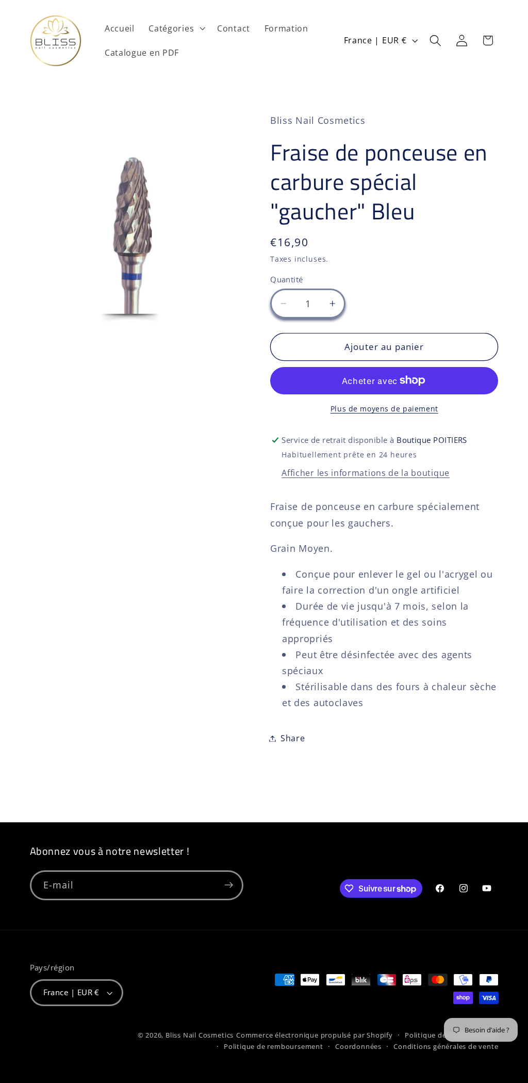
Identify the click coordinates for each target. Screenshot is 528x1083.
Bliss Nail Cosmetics (200, 1035)
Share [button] (292, 738)
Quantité (286, 279)
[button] (176, 28)
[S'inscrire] (229, 885)
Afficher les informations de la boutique (366, 473)
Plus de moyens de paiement (384, 408)
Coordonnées (358, 1046)
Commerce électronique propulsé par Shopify (314, 1035)
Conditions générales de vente (445, 1046)
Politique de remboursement (273, 1046)
